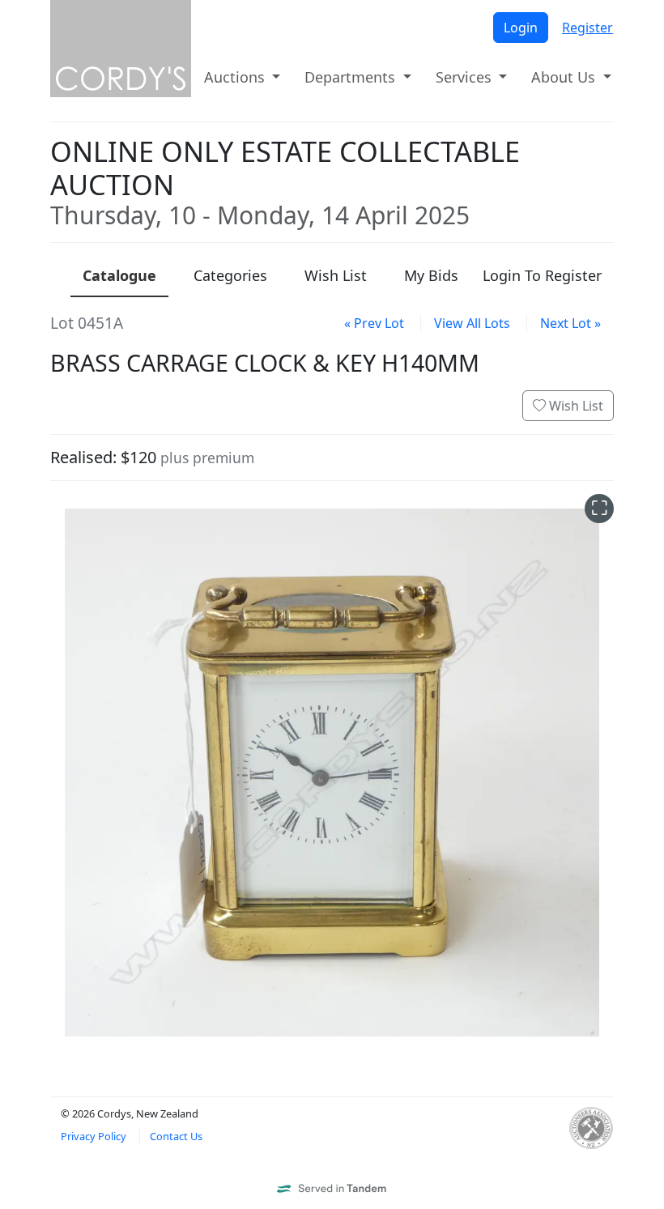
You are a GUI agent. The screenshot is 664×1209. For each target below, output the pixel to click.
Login (521, 27)
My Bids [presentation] (431, 275)
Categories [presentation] (230, 275)
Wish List (574, 406)
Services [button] (466, 77)
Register (587, 27)
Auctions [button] (236, 77)
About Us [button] (565, 77)
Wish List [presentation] (335, 275)
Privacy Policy (93, 1136)
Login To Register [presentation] (542, 275)
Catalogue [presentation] (119, 275)
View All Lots (472, 323)
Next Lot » (570, 323)
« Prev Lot (374, 323)
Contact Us (176, 1136)
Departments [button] (351, 77)
